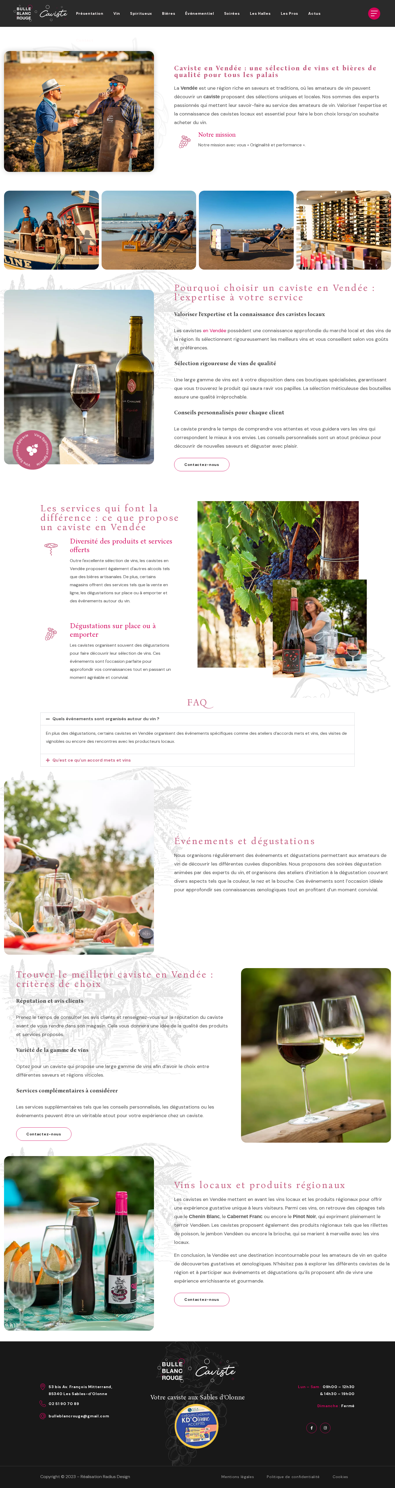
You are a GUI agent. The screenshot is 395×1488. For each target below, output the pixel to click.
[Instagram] (325, 1428)
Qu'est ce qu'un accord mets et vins (91, 760)
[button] (201, 464)
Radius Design (116, 1476)
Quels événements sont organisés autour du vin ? (105, 719)
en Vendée (214, 330)
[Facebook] (311, 1428)
